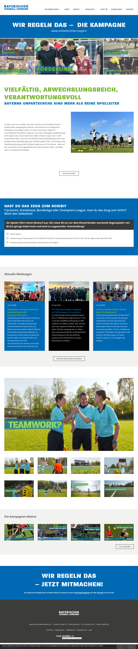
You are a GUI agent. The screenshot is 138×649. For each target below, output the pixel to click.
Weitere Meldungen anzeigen (69, 359)
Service (76, 9)
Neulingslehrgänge (82, 593)
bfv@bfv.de (105, 624)
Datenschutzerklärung (9, 647)
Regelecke (90, 9)
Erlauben (131, 647)
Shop (102, 9)
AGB (90, 630)
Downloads (116, 9)
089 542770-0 (89, 624)
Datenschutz (82, 630)
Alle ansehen (124, 547)
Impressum (70, 630)
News (67, 9)
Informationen (52, 9)
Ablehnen (121, 647)
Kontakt (130, 9)
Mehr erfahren (69, 173)
